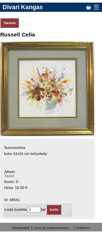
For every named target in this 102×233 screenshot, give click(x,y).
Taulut (9, 176)
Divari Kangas (23, 7)
